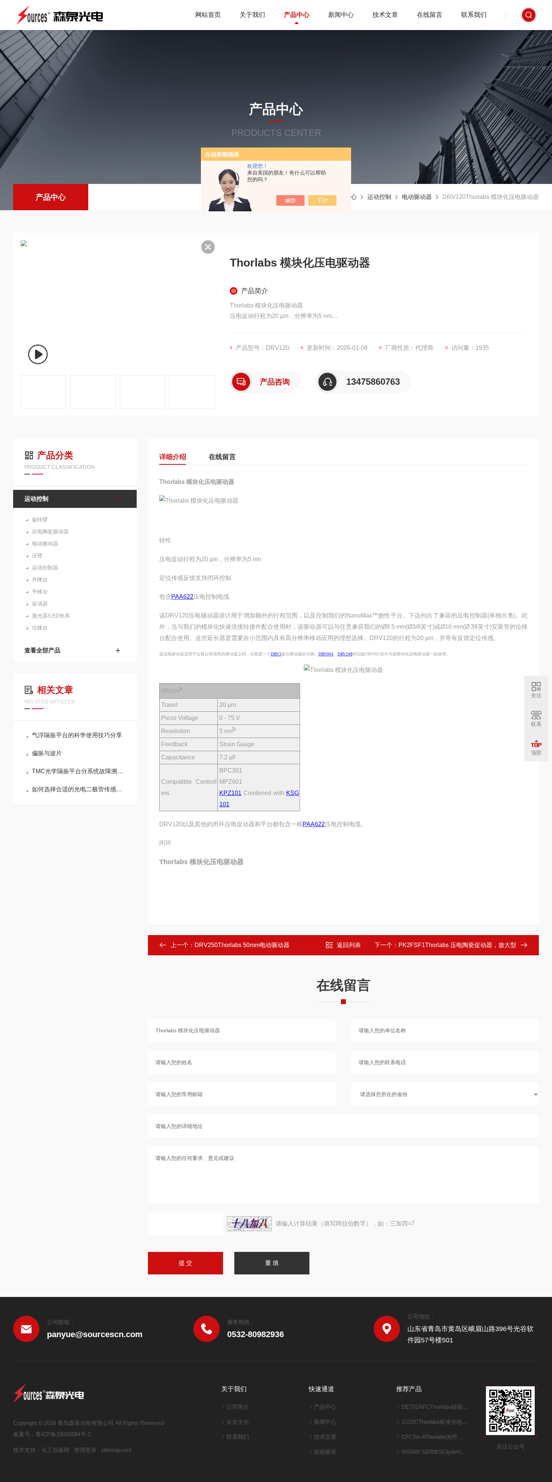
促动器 (40, 604)
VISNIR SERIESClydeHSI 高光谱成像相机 (435, 1452)
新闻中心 (341, 14)
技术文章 (385, 14)
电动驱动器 (417, 197)
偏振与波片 (47, 753)
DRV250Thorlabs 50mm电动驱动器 (242, 945)
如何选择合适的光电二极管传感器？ (78, 789)
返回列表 (349, 945)
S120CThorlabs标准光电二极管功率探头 (435, 1422)
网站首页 (208, 14)
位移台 (40, 628)
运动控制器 (45, 568)
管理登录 (85, 1450)
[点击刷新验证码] (249, 1223)
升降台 (40, 580)
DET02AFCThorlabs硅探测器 (435, 1407)
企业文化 (237, 1422)
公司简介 (237, 1407)
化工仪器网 (55, 1450)
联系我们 (474, 14)
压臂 (37, 556)
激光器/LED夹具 (51, 616)
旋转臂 (40, 520)
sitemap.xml (116, 1450)
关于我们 (252, 14)
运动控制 (379, 197)
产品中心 (296, 14)
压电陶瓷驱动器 (50, 532)
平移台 (40, 592)
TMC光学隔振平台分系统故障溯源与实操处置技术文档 (78, 771)
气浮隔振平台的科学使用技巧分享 (77, 735)
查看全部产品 (42, 650)
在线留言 (429, 14)
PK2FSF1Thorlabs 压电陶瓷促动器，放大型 (457, 945)
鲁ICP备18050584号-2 (63, 1434)
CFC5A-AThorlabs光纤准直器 (435, 1437)
